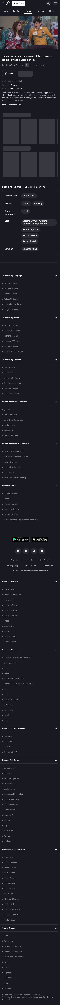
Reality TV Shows (11, 346)
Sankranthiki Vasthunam (14, 678)
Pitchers (7, 841)
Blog (6, 936)
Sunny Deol (9, 894)
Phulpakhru (9, 472)
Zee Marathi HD (10, 752)
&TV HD (7, 747)
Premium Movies (9, 650)
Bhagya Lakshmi (11, 504)
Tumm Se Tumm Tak (12, 594)
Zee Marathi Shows (12, 378)
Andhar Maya (9, 789)
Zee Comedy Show (11, 509)
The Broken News (11, 804)
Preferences (47, 565)
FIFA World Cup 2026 (12, 946)
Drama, (12, 87)
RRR (5, 720)
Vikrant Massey (10, 862)
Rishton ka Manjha (11, 493)
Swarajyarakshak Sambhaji (15, 477)
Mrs (6, 689)
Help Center (43, 560)
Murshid (7, 773)
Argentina (8, 972)
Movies (41, 11)
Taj (5, 825)
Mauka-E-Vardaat (11, 514)
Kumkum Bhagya (11, 605)
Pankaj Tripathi (10, 883)
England (7, 977)
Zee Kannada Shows (12, 383)
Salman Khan (9, 873)
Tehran (7, 673)
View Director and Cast (11, 103)
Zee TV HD (8, 741)
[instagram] (25, 551)
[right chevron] (6, 130)
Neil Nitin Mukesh (11, 899)
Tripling (7, 836)
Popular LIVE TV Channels (13, 728)
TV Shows (28, 11)
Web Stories (9, 941)
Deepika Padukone (12, 867)
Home (5, 11)
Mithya (7, 820)
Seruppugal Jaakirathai (13, 794)
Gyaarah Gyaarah (11, 778)
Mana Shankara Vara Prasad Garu (18, 684)
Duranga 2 (8, 815)
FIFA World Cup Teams (13, 951)
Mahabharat (9, 589)
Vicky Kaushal (9, 888)
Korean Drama (10, 636)
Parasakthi (8, 710)
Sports (16, 11)
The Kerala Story (11, 699)
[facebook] (17, 551)
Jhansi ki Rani (9, 600)
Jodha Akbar (9, 409)
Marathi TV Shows (11, 288)
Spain (6, 967)
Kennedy (7, 668)
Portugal (7, 988)
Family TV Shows (11, 336)
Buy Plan (20, 3)
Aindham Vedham (11, 799)
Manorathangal (10, 783)
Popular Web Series (10, 760)
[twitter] (33, 551)
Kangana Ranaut (11, 914)
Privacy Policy (11, 565)
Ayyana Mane (9, 768)
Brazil (6, 983)
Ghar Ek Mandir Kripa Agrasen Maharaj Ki (21, 520)
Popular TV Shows (10, 582)
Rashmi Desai (9, 920)
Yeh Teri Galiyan (10, 414)
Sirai (6, 694)
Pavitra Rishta (9, 425)
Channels (13, 560)
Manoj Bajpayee (10, 878)
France (7, 962)
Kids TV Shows (10, 642)
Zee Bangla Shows (11, 393)
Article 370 (8, 705)
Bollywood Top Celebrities (13, 849)
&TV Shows (8, 372)
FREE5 (51, 11)
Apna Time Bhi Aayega (13, 420)
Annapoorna (9, 626)
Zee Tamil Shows (11, 388)
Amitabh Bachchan (12, 909)
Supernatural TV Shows (13, 351)
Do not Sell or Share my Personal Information (29, 571)
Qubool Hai (8, 430)
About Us (28, 560)
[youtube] (41, 551)
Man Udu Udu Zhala (12, 467)
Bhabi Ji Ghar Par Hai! (12, 64)
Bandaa (7, 715)
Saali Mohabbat (10, 663)
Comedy (19, 87)
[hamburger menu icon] (55, 3)
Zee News (8, 736)
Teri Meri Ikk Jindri (11, 435)
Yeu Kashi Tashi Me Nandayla (16, 457)
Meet (6, 499)
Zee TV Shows (10, 367)
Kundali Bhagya (10, 610)
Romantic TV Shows (12, 330)
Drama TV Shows (11, 325)
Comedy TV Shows (11, 341)
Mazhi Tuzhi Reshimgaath (14, 451)
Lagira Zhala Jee (10, 462)
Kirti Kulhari (9, 904)
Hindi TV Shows (10, 283)
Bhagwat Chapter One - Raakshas (17, 657)
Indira (6, 631)
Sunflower (8, 831)
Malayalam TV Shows (13, 304)
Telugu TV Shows (11, 299)
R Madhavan (9, 857)
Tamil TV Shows (10, 294)
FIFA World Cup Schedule (14, 957)
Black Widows (9, 810)
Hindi (20, 80)
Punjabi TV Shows (11, 309)
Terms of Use (29, 565)
